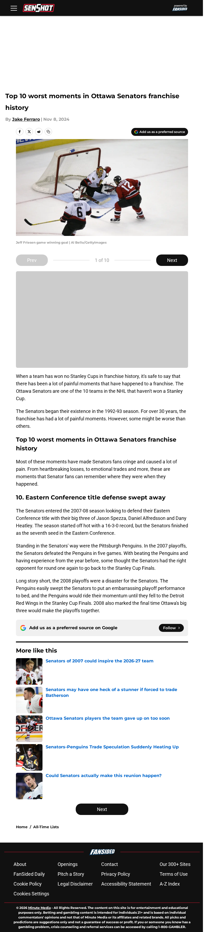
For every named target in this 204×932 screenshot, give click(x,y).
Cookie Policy (28, 884)
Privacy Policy (115, 874)
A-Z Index (170, 884)
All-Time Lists (46, 827)
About (20, 864)
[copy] (48, 131)
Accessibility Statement (126, 884)
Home (22, 827)
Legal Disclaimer (75, 884)
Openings (68, 864)
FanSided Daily (29, 874)
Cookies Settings (31, 893)
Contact (109, 864)
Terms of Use (174, 874)
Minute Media (39, 908)
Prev (32, 260)
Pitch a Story (71, 874)
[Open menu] (14, 8)
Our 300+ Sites (175, 864)
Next (172, 260)
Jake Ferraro (26, 119)
